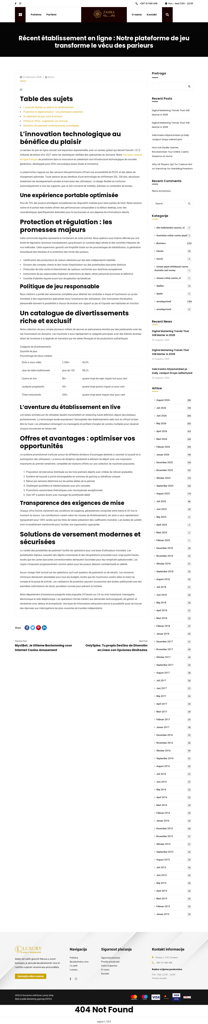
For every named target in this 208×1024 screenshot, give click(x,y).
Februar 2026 (173, 446)
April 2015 (173, 890)
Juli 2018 (173, 587)
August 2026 (173, 400)
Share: (18, 627)
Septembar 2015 (173, 852)
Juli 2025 (173, 501)
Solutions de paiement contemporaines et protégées (51, 125)
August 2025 (173, 493)
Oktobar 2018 (173, 563)
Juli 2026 (173, 408)
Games (173, 251)
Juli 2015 (173, 867)
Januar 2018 (173, 633)
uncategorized (174, 301)
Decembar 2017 (173, 641)
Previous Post (21, 641)
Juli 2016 (173, 774)
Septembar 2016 (173, 758)
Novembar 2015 (173, 836)
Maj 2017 (173, 696)
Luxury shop (47, 995)
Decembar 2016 (173, 735)
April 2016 (173, 797)
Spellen (173, 286)
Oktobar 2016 (173, 750)
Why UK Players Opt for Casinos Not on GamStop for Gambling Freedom (172, 166)
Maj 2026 (173, 423)
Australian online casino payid (173, 235)
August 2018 (173, 579)
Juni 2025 (173, 509)
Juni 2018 (173, 594)
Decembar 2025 (173, 462)
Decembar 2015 (173, 828)
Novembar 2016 (173, 742)
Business (174, 243)
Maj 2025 (173, 517)
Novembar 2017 (173, 649)
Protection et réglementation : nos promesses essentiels (53, 111)
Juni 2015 (173, 875)
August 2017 (173, 672)
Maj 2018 (173, 602)
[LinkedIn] (44, 627)
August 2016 (173, 766)
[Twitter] (32, 627)
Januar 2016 (173, 820)
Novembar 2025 (173, 470)
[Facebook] (27, 627)
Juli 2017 (173, 680)
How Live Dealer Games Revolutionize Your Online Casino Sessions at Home (170, 152)
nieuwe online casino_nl (173, 278)
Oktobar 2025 (173, 478)
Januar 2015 (173, 914)
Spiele (173, 293)
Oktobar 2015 (173, 844)
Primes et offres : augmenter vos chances (45, 121)
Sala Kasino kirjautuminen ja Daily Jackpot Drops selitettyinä (170, 137)
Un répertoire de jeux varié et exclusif (42, 116)
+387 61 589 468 (148, 3)
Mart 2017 (173, 711)
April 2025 (173, 524)
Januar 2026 (173, 454)
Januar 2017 (173, 727)
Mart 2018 (173, 618)
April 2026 (173, 431)
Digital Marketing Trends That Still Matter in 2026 (170, 112)
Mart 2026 (173, 439)
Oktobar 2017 (173, 657)
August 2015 (173, 859)
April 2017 (173, 704)
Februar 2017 (173, 719)
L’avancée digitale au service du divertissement (48, 107)
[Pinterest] (38, 627)
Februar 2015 (173, 906)
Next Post (143, 641)
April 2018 (173, 610)
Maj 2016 (173, 789)
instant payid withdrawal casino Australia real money (172, 268)
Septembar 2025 (173, 485)
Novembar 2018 (173, 556)
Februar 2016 (173, 813)
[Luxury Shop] (104, 14)
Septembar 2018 (173, 571)
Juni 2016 (173, 781)
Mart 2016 (173, 805)
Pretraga (159, 73)
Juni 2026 (173, 415)
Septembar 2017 (173, 665)
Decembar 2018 (173, 548)
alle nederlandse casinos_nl (173, 227)
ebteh (51, 77)
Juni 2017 (173, 688)
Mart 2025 (173, 532)
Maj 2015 (173, 883)
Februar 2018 (173, 626)
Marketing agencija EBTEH (39, 999)
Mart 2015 (173, 898)
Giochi (173, 258)
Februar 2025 (173, 540)
